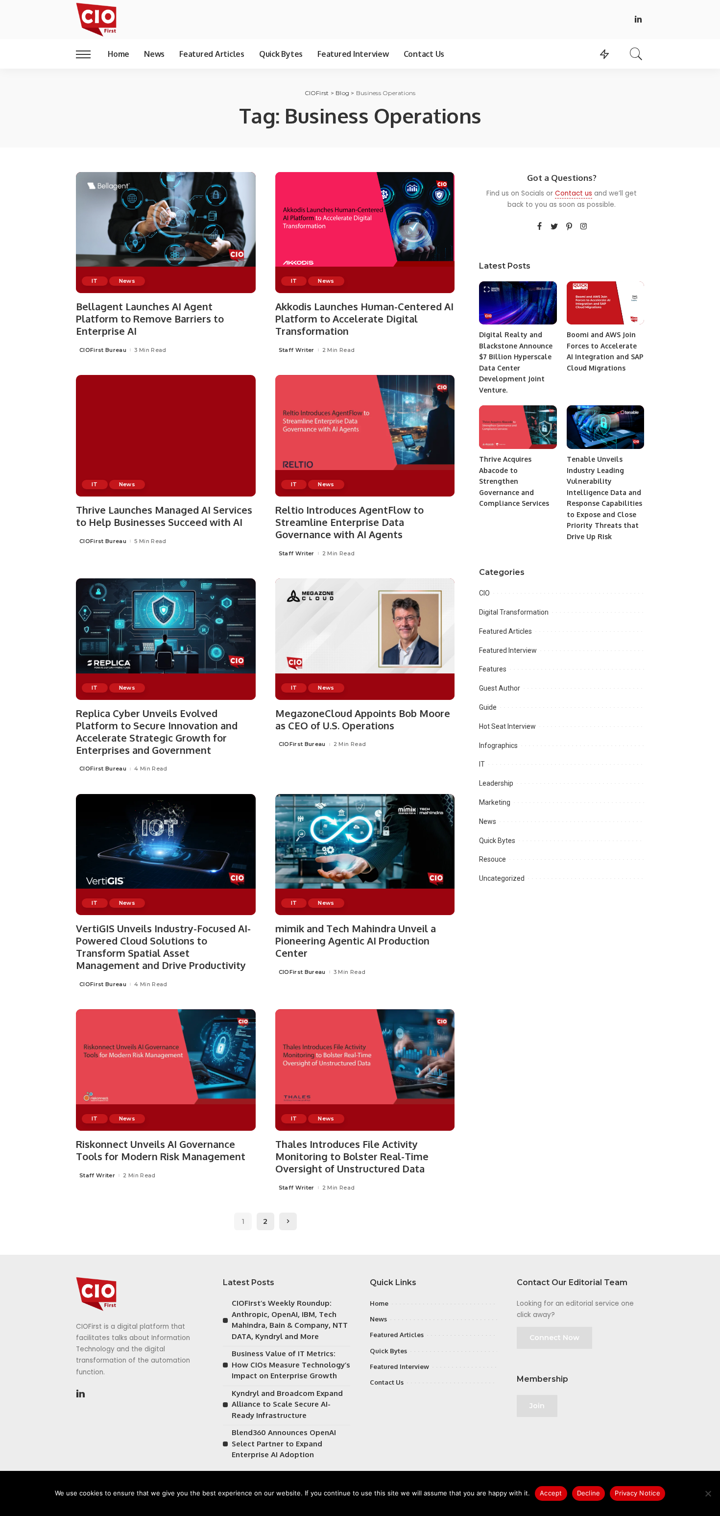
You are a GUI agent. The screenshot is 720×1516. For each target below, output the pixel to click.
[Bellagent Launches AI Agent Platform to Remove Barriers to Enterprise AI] (166, 233)
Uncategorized (502, 878)
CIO (484, 593)
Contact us (573, 193)
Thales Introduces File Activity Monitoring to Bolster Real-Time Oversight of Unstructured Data (352, 1156)
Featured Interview (508, 650)
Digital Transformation (514, 612)
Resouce (492, 859)
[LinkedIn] (638, 20)
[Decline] (708, 1493)
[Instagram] (583, 227)
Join (537, 1405)
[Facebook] (539, 227)
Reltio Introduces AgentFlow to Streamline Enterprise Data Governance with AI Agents (349, 522)
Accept (551, 1493)
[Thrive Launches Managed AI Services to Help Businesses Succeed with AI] (166, 436)
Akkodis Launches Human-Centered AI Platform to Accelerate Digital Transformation (364, 318)
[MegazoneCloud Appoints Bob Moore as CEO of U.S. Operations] (365, 639)
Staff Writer (296, 350)
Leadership (496, 783)
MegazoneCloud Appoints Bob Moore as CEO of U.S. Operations (362, 719)
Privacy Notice (637, 1493)
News (127, 280)
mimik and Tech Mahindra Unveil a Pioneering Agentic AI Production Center (355, 940)
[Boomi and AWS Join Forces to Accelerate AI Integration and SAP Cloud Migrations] (605, 303)
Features (492, 669)
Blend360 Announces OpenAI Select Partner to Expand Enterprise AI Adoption (284, 1443)
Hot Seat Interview (507, 726)
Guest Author (499, 688)
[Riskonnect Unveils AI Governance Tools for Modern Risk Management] (166, 1070)
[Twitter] (554, 227)
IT (95, 280)
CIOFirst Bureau (102, 350)
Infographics (498, 745)
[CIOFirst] (96, 19)
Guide (488, 707)
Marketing (494, 802)
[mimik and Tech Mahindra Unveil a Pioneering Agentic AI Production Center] (365, 855)
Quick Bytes (497, 841)
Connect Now (554, 1337)
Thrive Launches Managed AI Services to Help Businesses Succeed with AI (164, 515)
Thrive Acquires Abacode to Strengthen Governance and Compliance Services (514, 481)
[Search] (636, 54)
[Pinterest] (569, 227)
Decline (588, 1493)
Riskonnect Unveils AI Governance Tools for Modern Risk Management (160, 1150)
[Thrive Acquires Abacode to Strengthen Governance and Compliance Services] (517, 427)
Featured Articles (505, 631)
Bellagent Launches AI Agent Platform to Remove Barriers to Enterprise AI (150, 318)
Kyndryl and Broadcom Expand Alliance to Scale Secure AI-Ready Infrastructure (287, 1404)
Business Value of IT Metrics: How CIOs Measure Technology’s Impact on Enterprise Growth (291, 1364)
